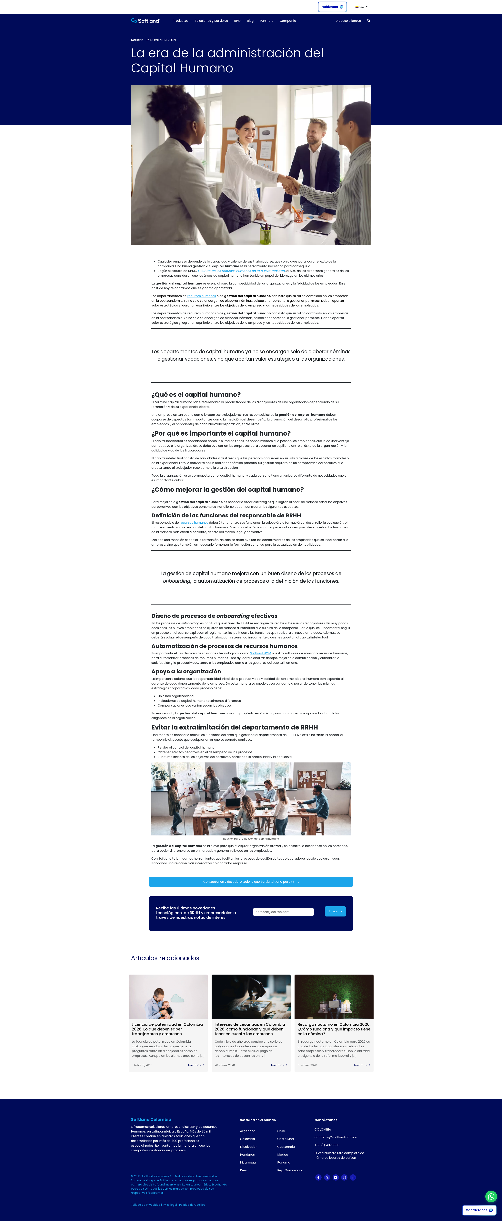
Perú (243, 1170)
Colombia (247, 1139)
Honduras (247, 1154)
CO (362, 7)
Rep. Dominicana (290, 1170)
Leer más (195, 1065)
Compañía (288, 20)
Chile (281, 1131)
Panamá (283, 1162)
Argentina (247, 1131)
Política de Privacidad (146, 1205)
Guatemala (286, 1146)
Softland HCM (260, 653)
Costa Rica (285, 1139)
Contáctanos (476, 1210)
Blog (250, 20)
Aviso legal (170, 1205)
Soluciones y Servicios (211, 20)
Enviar (334, 911)
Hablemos (330, 7)
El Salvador (248, 1146)
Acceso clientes (348, 20)
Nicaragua (248, 1162)
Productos (180, 20)
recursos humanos (201, 296)
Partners (266, 20)
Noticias (137, 40)
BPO (237, 20)
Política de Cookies (192, 1205)
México (282, 1154)
